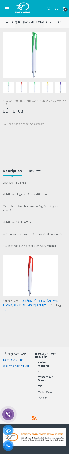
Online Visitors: (44, 364)
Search (49, 8)
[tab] (12, 172)
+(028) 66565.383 (13, 360)
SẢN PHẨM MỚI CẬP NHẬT (29, 305)
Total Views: (46, 392)
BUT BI (7, 309)
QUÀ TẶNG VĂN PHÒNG (29, 22)
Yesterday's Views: (46, 378)
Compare (39, 123)
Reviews (35, 171)
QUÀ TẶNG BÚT (11, 101)
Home (6, 22)
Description (12, 171)
